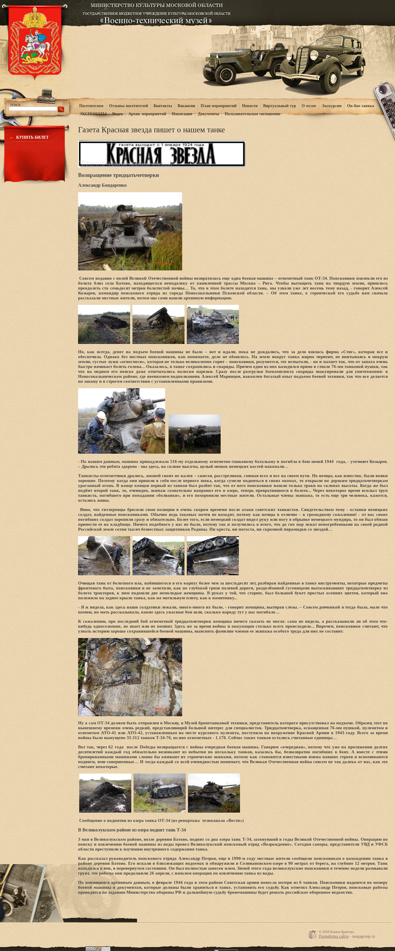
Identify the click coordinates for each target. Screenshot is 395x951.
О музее (309, 106)
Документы (208, 114)
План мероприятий (219, 106)
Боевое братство (156, 12)
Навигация (182, 114)
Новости (250, 106)
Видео (117, 114)
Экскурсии (332, 106)
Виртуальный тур (279, 106)
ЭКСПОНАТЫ (93, 114)
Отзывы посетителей (128, 106)
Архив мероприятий (147, 114)
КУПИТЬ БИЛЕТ (32, 137)
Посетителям (91, 106)
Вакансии (186, 106)
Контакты (163, 106)
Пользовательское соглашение (252, 114)
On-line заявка (360, 106)
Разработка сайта (333, 936)
